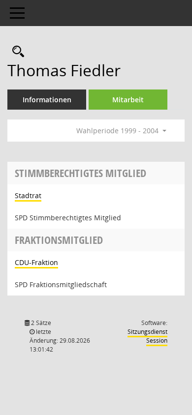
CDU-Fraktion (36, 262)
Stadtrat (28, 195)
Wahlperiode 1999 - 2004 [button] (118, 130)
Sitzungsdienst (147, 336)
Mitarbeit (128, 99)
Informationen (47, 99)
